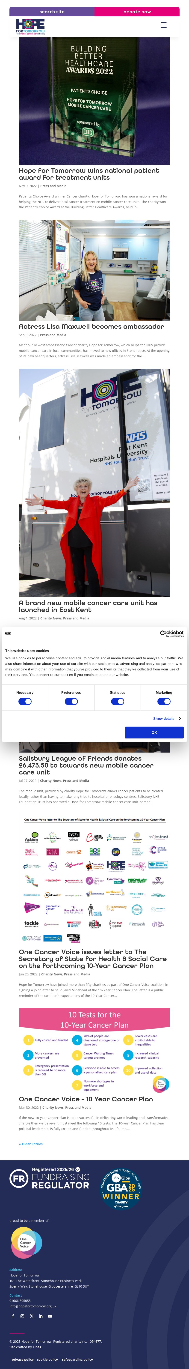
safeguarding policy (77, 1359)
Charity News (51, 618)
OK (154, 732)
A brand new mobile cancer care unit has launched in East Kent (88, 606)
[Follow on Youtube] (50, 1316)
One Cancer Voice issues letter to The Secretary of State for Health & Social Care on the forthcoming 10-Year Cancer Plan (93, 959)
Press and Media (53, 186)
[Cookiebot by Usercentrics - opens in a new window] (163, 634)
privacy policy (23, 1359)
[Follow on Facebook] (13, 1316)
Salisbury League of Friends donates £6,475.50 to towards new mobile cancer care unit (86, 765)
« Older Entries (31, 1144)
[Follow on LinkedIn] (40, 1316)
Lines (37, 1347)
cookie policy (48, 1359)
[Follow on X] (31, 1316)
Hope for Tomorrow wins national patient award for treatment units (89, 174)
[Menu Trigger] (163, 24)
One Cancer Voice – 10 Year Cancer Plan (86, 1099)
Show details (163, 718)
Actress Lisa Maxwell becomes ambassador (91, 326)
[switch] (71, 701)
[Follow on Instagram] (22, 1316)
